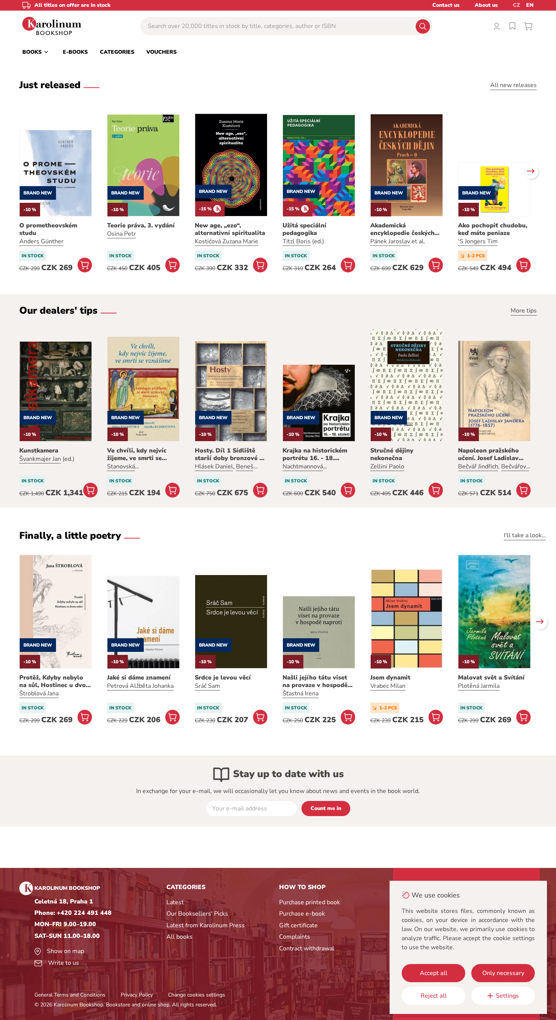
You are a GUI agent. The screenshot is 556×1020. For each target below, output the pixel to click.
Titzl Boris (297, 241)
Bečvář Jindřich (478, 466)
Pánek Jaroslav (390, 241)
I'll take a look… (525, 535)
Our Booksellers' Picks (197, 914)
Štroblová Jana (39, 693)
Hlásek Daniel (214, 466)
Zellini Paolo (387, 466)
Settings (507, 996)
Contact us (446, 5)
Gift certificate (298, 925)
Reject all (434, 996)
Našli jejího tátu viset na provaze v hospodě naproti (315, 681)
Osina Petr (121, 234)
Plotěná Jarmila (479, 686)
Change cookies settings (196, 994)
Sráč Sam (207, 686)
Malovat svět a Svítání (491, 677)
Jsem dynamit (390, 677)
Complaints (294, 937)
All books (179, 937)
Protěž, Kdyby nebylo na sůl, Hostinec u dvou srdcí (54, 681)
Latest (175, 902)
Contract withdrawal (306, 948)
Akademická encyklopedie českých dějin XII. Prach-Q (402, 229)
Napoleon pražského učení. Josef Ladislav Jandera (488, 454)
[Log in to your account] (496, 26)
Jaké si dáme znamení (139, 677)
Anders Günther (41, 241)
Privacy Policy (137, 994)
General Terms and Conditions (70, 994)
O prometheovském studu (48, 229)
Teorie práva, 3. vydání (141, 225)
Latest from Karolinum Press (205, 925)
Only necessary (503, 973)
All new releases (513, 85)
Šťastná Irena (300, 693)
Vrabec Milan (387, 686)
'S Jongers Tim (478, 241)
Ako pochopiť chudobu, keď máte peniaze (492, 229)
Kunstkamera (38, 450)
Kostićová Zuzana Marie (226, 241)
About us (486, 5)
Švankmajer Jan (40, 459)
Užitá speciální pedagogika (304, 229)
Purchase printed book (309, 902)
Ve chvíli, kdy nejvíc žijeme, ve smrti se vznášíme (136, 454)
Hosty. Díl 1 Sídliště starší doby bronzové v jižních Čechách (229, 454)
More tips (524, 310)
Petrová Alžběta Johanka (140, 686)
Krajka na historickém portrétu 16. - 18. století (315, 454)
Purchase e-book (302, 914)
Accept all (433, 973)
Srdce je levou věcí (223, 677)
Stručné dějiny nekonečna (391, 454)
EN (530, 5)
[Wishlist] (512, 26)
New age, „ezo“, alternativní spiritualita (230, 229)
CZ (516, 5)
